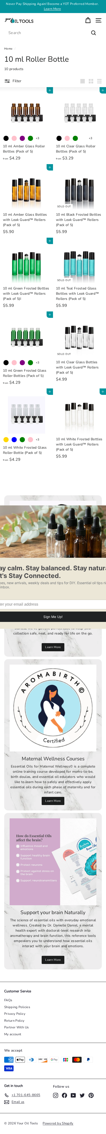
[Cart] (88, 20)
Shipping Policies (17, 1007)
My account (12, 1034)
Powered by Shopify (58, 1123)
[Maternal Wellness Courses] (53, 708)
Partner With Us (16, 1027)
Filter (17, 80)
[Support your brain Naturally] (53, 861)
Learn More (52, 9)
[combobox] (53, 33)
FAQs (8, 1000)
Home (8, 49)
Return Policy (14, 1021)
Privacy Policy (14, 1014)
